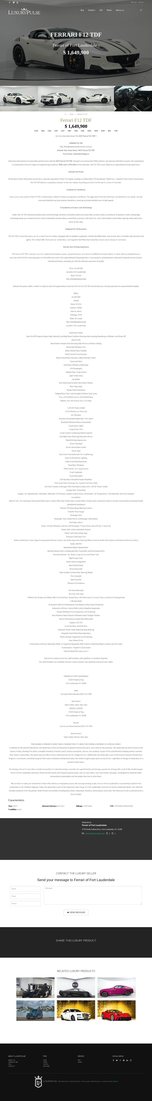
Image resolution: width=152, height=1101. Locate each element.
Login (142, 2)
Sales (71, 114)
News (109, 10)
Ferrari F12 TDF (82, 114)
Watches (46, 1066)
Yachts (45, 1064)
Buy (82, 10)
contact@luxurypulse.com (95, 833)
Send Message (77, 912)
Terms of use (13, 1062)
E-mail (135, 2)
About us (120, 10)
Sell (101, 10)
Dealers (92, 10)
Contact (11, 1066)
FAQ (9, 1064)
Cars (45, 1060)
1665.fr (115, 1081)
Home (45, 1062)
